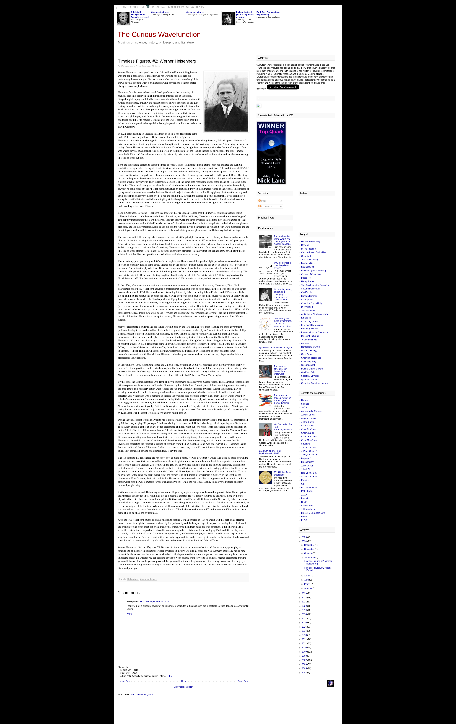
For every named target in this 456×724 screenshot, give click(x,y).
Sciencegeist (307, 267)
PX (178, 7)
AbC (125, 7)
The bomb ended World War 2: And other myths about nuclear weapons (282, 240)
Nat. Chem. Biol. (309, 473)
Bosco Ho (306, 278)
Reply (129, 613)
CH (134, 7)
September (309, 557)
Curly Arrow (306, 354)
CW (147, 7)
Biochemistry (307, 462)
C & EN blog (307, 292)
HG (168, 7)
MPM (173, 7)
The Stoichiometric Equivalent (315, 285)
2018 (304, 614)
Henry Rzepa (307, 281)
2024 (304, 541)
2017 (304, 618)
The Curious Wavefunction (159, 34)
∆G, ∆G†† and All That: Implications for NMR (270, 452)
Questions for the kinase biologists (275, 347)
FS (120, 7)
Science (305, 404)
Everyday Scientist (310, 328)
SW (192, 7)
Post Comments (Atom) (142, 694)
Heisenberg (133, 579)
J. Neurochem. (308, 509)
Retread (305, 245)
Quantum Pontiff (309, 379)
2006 (304, 664)
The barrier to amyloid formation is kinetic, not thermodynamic (282, 399)
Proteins (305, 480)
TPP (198, 7)
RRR (187, 7)
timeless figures (148, 579)
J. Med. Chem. (308, 415)
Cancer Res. (307, 505)
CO (138, 7)
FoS (171, 676)
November (309, 549)
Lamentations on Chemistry (314, 332)
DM (152, 7)
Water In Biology (309, 350)
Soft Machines (308, 310)
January (308, 588)
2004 (304, 672)
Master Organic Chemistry (313, 270)
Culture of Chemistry (311, 274)
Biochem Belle (308, 263)
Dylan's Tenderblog (310, 241)
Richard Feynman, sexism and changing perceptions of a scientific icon (283, 294)
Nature (304, 400)
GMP (158, 7)
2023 (304, 593)
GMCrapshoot (308, 365)
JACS (304, 407)
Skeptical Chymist (309, 376)
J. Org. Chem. (307, 422)
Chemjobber (307, 299)
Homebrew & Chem (310, 347)
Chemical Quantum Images (314, 383)
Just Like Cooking (309, 259)
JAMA (304, 495)
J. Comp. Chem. (309, 447)
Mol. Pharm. (307, 491)
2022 (304, 597)
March (307, 584)
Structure (305, 444)
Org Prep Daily (308, 372)
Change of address (160, 12)
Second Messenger (310, 288)
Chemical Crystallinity (311, 303)
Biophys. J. (306, 458)
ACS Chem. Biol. (309, 476)
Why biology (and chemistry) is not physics (282, 265)
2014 (304, 631)
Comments (266, 206)
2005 (304, 668)
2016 (304, 622)
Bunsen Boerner (309, 296)
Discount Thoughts (310, 336)
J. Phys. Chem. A (309, 451)
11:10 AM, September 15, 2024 (155, 601)
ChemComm (307, 425)
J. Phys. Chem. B (309, 454)
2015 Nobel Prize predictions (282, 473)
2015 (304, 627)
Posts (263, 201)
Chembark (306, 256)
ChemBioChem (308, 429)
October (308, 553)
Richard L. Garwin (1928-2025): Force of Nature (244, 14)
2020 (304, 606)
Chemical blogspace (311, 358)
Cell (303, 484)
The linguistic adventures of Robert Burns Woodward (280, 370)
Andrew (305, 343)
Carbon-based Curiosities (313, 252)
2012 (304, 639)
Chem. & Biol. (307, 433)
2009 (304, 652)
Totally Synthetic (309, 339)
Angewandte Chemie (311, 411)
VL (143, 7)
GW (163, 7)
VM (202, 7)
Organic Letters (308, 418)
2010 (304, 647)
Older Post (243, 681)
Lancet (304, 498)
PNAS (304, 516)
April (306, 580)
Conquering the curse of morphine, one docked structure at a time (283, 322)
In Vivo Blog (307, 307)
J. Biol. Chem (307, 465)
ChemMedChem (309, 440)
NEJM (304, 502)
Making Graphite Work (312, 369)
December (309, 545)
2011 (304, 643)
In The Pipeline (308, 249)
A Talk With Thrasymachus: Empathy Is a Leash (140, 14)
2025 (304, 537)
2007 (304, 660)
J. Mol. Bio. (306, 469)
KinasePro (306, 318)
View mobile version (183, 687)
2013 (304, 635)
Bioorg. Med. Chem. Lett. (313, 513)
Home (184, 681)
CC (130, 7)
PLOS (304, 520)
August (308, 575)
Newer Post (124, 681)
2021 (304, 601)
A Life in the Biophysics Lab (314, 314)
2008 (304, 656)
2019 (304, 610)
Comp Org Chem (309, 321)
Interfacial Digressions (312, 325)
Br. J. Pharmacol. (309, 487)
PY (182, 7)
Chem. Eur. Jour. (309, 436)
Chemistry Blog (308, 361)
